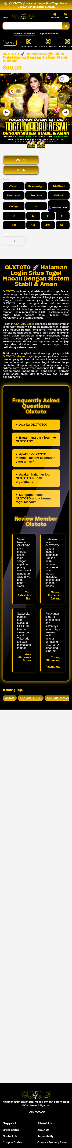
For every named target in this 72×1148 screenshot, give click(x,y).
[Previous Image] (6, 112)
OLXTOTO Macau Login (18, 356)
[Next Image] (65, 112)
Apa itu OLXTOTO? (33, 424)
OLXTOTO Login (24, 323)
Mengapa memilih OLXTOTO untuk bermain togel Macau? (34, 498)
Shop (5, 17)
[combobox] (32, 25)
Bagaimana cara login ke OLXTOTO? (36, 439)
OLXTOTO (9, 291)
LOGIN (21, 170)
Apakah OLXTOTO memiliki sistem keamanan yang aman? (35, 457)
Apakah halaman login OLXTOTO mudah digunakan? (34, 478)
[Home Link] (23, 16)
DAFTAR (21, 159)
